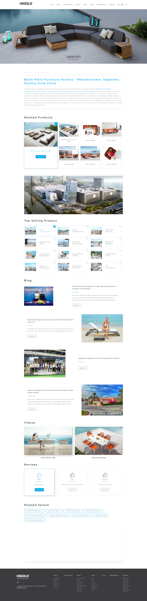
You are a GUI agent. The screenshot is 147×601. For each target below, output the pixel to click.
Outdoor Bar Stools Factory (34, 511)
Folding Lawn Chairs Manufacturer (63, 91)
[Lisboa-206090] (98, 123)
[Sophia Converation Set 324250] (54, 227)
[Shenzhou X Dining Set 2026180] (120, 239)
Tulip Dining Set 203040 (110, 254)
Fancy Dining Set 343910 (76, 267)
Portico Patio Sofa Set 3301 (41, 151)
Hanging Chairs (56, 584)
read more (76, 305)
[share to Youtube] (24, 582)
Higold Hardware (126, 589)
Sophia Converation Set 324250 (45, 231)
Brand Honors (80, 582)
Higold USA (125, 580)
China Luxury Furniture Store (35, 515)
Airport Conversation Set (78, 230)
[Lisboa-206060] (119, 123)
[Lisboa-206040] (98, 147)
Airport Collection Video (48, 458)
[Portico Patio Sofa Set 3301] (56, 123)
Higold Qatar (125, 587)
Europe (93, 582)
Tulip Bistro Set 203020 (45, 242)
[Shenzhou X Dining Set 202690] (120, 227)
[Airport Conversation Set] (87, 227)
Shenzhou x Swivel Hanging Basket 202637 (77, 243)
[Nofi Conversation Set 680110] (120, 263)
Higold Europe (126, 578)
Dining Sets (55, 580)
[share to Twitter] (31, 582)
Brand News (79, 587)
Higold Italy (125, 584)
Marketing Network (101, 4)
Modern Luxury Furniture (73, 511)
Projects (85, 4)
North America (94, 587)
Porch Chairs (78, 91)
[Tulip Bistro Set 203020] (54, 239)
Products (58, 4)
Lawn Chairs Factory (53, 511)
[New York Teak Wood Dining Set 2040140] (54, 251)
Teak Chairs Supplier (89, 91)
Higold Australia (126, 585)
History (78, 580)
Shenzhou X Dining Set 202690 (109, 231)
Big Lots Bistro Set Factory (81, 515)
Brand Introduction (81, 578)
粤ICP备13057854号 (21, 587)
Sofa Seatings (56, 578)
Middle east (94, 585)
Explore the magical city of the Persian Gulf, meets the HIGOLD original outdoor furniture (50, 391)
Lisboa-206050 (69, 164)
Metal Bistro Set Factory (93, 511)
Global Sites (112, 4)
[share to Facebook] (21, 582)
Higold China (125, 582)
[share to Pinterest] (38, 582)
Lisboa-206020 (111, 164)
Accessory (55, 587)
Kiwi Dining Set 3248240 (77, 254)
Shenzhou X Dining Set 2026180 (109, 243)
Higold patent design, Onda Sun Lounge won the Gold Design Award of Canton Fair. (50, 321)
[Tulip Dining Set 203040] (120, 251)
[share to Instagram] (35, 582)
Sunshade (55, 585)
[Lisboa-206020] (119, 147)
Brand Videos (80, 589)
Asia (92, 580)
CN (123, 4)
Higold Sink (125, 591)
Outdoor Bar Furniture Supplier (42, 91)
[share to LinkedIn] (28, 582)
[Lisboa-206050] (77, 147)
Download (79, 591)
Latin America (94, 584)
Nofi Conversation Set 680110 (111, 267)
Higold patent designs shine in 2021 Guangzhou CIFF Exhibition (99, 358)
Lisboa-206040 (90, 164)
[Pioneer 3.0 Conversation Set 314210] (54, 263)
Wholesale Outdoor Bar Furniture (58, 515)
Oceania (93, 589)
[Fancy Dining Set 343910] (87, 263)
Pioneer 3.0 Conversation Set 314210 (45, 267)
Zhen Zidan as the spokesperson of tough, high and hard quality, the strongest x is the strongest (94, 287)
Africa (92, 578)
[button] (5, 36)
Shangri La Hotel (100, 515)
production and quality (82, 585)
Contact (92, 4)
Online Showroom (68, 4)
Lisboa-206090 (90, 140)
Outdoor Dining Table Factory (35, 520)
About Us (77, 4)
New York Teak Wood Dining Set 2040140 (45, 255)
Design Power (80, 584)
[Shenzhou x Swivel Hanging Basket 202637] (87, 239)
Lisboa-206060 (111, 140)
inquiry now (41, 156)
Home (51, 4)
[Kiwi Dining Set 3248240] (87, 251)
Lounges (55, 582)
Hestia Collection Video (99, 458)
